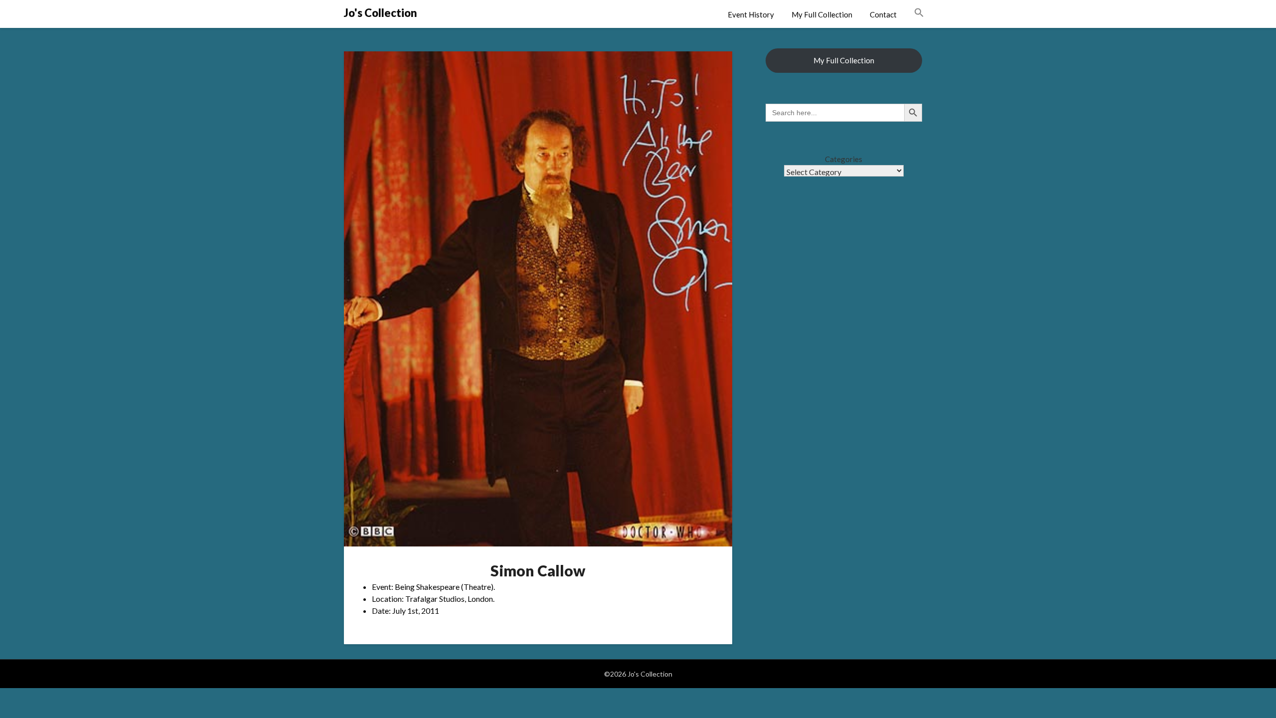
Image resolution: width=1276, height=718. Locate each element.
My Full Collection (822, 14)
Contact (883, 14)
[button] (919, 13)
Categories (843, 159)
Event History (751, 14)
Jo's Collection (380, 12)
